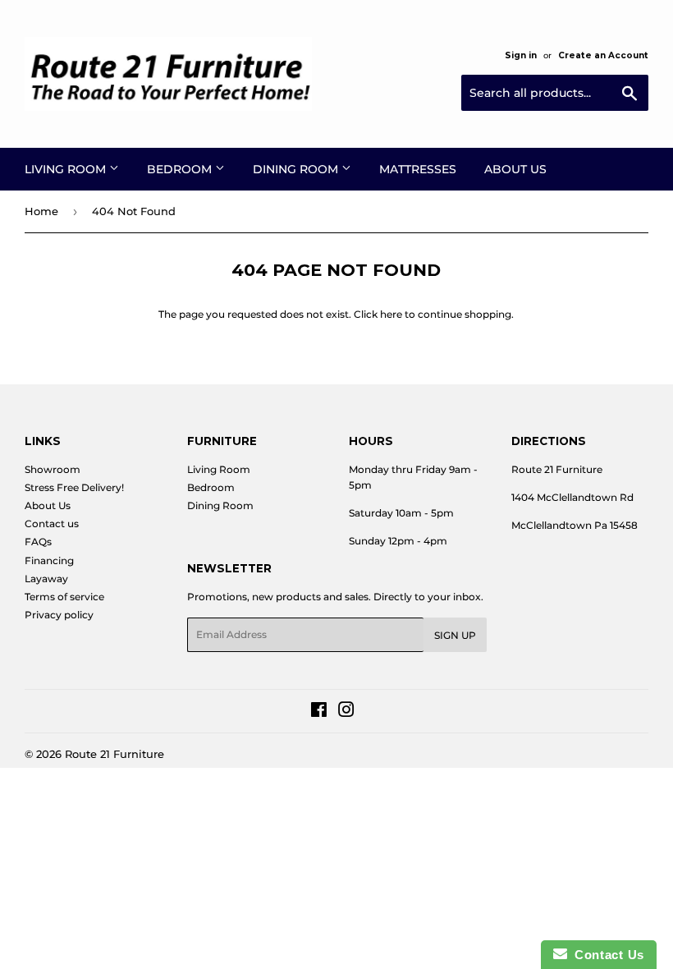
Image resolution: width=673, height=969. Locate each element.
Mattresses (417, 169)
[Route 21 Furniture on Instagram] (346, 712)
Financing (49, 560)
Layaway (46, 578)
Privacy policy (59, 614)
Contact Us (605, 955)
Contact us (52, 523)
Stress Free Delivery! (74, 487)
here (391, 314)
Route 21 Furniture (114, 753)
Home (41, 211)
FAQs (38, 541)
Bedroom (181, 169)
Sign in (521, 55)
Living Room (67, 169)
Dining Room (297, 169)
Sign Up (455, 635)
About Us (515, 169)
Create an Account (603, 55)
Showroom (52, 469)
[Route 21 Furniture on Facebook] (318, 712)
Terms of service (64, 596)
